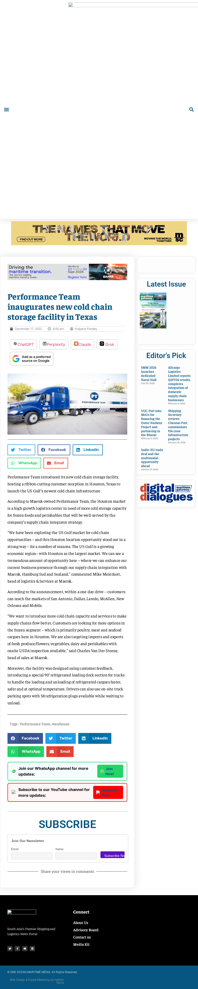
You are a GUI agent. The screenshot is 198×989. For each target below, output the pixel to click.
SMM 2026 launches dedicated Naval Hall (148, 373)
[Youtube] (25, 948)
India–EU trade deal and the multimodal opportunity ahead (152, 457)
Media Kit (81, 944)
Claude (84, 344)
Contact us (82, 936)
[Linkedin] (32, 948)
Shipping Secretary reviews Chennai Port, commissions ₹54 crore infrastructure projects (178, 424)
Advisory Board (86, 929)
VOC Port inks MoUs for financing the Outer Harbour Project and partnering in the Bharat (151, 422)
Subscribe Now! (109, 792)
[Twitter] (10, 948)
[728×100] (99, 243)
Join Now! (110, 771)
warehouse (60, 723)
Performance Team (35, 723)
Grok (109, 344)
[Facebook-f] (17, 948)
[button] (6, 109)
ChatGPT (25, 344)
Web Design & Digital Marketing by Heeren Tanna (37, 981)
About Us (80, 922)
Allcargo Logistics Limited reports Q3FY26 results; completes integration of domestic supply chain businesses (179, 383)
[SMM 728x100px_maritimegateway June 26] (67, 278)
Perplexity (56, 344)
